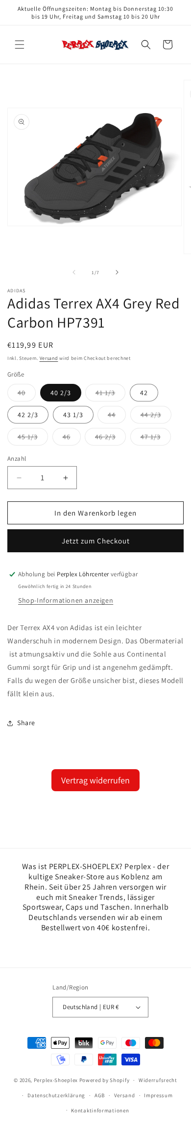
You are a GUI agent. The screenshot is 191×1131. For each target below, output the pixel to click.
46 (72, 439)
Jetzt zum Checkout (96, 540)
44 (117, 417)
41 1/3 (110, 394)
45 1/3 (33, 439)
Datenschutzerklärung (56, 1095)
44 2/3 (156, 417)
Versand (49, 358)
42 (144, 392)
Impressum (158, 1095)
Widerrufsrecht (158, 1080)
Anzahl (16, 458)
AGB (100, 1095)
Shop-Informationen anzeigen (65, 600)
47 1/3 (156, 439)
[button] (19, 44)
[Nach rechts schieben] (117, 272)
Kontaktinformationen (100, 1110)
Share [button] (26, 722)
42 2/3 (28, 414)
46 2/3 (110, 439)
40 (27, 394)
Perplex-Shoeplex (56, 1080)
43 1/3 (73, 414)
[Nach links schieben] (74, 272)
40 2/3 (60, 392)
